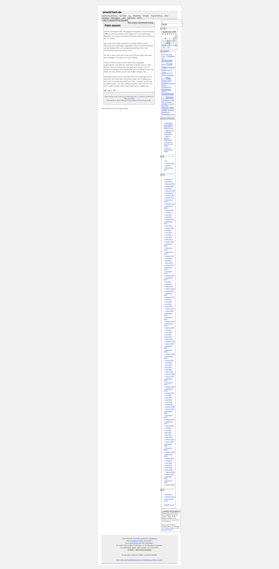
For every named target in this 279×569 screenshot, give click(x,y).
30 (176, 45)
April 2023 (168, 181)
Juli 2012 (168, 282)
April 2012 (168, 284)
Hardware (171, 67)
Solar (163, 98)
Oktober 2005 (170, 485)
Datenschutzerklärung (109, 16)
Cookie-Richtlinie (167, 530)
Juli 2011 (168, 299)
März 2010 (169, 339)
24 (163, 45)
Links (124, 18)
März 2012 (169, 286)
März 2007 (169, 437)
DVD (163, 58)
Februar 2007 (170, 439)
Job (164, 72)
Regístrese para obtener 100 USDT (168, 124)
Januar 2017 (169, 197)
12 (167, 41)
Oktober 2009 (170, 354)
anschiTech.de (112, 12)
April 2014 (168, 237)
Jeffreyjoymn (169, 130)
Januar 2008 (169, 409)
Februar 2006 (170, 472)
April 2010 (168, 337)
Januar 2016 (169, 219)
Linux (163, 78)
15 (173, 41)
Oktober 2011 (170, 297)
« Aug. (164, 47)
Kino (171, 73)
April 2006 (168, 467)
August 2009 (169, 360)
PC (170, 81)
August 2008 (169, 393)
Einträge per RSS (137, 541)
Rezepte (146, 16)
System (171, 100)
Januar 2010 (169, 344)
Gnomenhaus (170, 163)
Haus (164, 70)
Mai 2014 (168, 235)
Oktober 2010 (170, 321)
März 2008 (169, 404)
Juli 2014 (168, 230)
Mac (168, 78)
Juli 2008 (168, 395)
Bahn (167, 54)
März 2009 (169, 372)
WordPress (153, 538)
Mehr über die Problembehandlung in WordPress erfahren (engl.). (139, 560)
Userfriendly (171, 104)
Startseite (122, 16)
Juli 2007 (168, 428)
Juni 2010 (168, 332)
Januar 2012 (169, 291)
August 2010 (169, 328)
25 (165, 45)
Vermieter (165, 106)
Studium (165, 100)
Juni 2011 (168, 302)
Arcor (163, 54)
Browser (164, 56)
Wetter (165, 110)
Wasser (165, 108)
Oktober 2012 (170, 275)
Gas (164, 67)
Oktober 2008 (170, 387)
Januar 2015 (169, 228)
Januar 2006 (169, 474)
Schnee (164, 91)
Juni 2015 (168, 226)
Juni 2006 (168, 463)
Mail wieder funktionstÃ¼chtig (140, 22)
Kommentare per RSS (137, 543)
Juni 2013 (168, 258)
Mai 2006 (168, 465)
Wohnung (165, 112)
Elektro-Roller (168, 128)
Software (168, 94)
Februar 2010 (170, 341)
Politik (164, 83)
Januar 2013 (169, 265)
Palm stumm (113, 25)
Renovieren (166, 87)
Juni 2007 (168, 430)
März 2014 (169, 239)
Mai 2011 (168, 304)
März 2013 (169, 263)
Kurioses (170, 75)
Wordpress (166, 114)
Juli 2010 (168, 330)
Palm (132, 98)
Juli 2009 (168, 363)
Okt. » (169, 47)
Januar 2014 (169, 242)
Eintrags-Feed (170, 497)
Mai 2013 (168, 260)
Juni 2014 (168, 232)
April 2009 (168, 369)
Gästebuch (105, 18)
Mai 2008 (168, 400)
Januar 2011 (169, 311)
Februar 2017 (170, 195)
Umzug (169, 102)
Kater (167, 73)
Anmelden (168, 494)
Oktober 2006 (170, 452)
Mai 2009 (168, 367)
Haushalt (169, 70)
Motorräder (137, 16)
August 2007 (169, 426)
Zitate (173, 114)
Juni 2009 (168, 365)
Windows (171, 110)
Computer (171, 56)
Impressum (131, 18)
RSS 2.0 (135, 100)
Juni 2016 (168, 215)
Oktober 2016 (170, 204)
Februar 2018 (170, 191)
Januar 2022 (169, 186)
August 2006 (169, 458)
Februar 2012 (170, 289)
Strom (169, 97)
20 (169, 43)
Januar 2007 (169, 442)
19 (167, 43)
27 (169, 45)
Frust (129, 98)
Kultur (164, 75)
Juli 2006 (168, 461)
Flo (166, 161)
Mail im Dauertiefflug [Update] (115, 20)
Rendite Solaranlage (168, 133)
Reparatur (166, 89)
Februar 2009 (170, 374)
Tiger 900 (164, 102)
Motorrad (165, 81)
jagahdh (168, 165)
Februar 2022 (170, 184)
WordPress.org (169, 505)
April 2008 (168, 402)
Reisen (164, 85)
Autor (166, 16)
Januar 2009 (169, 376)
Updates (165, 104)
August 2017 (169, 193)
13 (169, 41)
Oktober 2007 (170, 419)
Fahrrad (164, 64)
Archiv (139, 18)
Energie (167, 60)
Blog (129, 16)
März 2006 (169, 470)
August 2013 (169, 256)
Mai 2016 (168, 217)
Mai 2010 (168, 334)
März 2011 (169, 306)
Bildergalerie (115, 18)
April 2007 (168, 435)
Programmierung (157, 16)
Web (171, 108)
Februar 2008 (170, 407)
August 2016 (169, 210)
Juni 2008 (168, 397)
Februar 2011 (170, 309)
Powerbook (171, 83)
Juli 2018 (168, 188)
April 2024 (168, 179)
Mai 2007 (168, 432)
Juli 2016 (168, 212)
